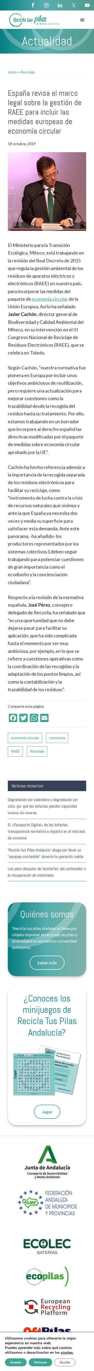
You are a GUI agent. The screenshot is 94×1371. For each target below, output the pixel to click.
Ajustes (65, 1362)
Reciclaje (37, 751)
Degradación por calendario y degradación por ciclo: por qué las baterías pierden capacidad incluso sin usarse (43, 806)
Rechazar (40, 1362)
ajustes (67, 1352)
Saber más (47, 962)
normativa (57, 737)
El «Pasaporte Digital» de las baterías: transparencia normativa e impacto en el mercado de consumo (46, 831)
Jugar (47, 1111)
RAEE (15, 751)
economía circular (50, 299)
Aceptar (15, 1362)
